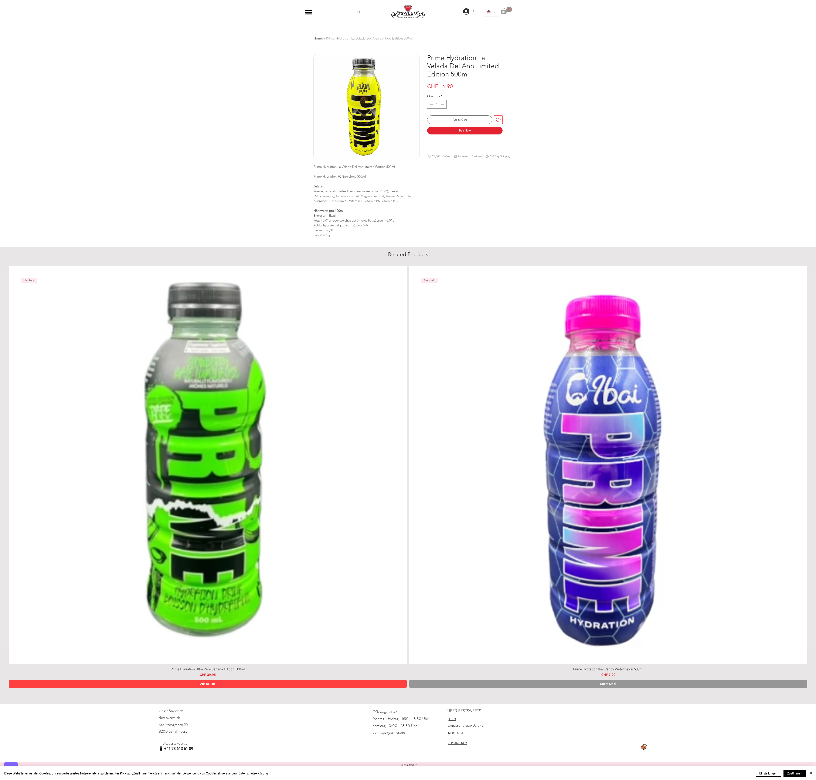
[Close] (810, 773)
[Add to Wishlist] (498, 119)
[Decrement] (431, 104)
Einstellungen (768, 773)
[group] (408, 477)
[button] (506, 10)
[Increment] (443, 104)
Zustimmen (794, 773)
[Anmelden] (466, 11)
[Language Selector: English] (491, 12)
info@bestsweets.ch (174, 743)
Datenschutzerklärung (253, 773)
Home (318, 38)
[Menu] (308, 12)
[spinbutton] (437, 104)
